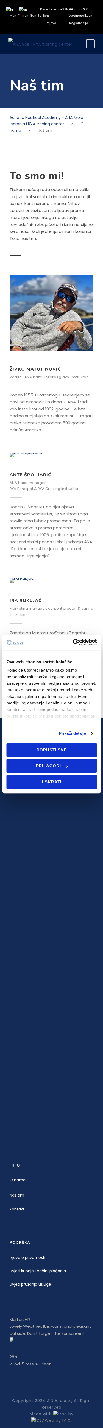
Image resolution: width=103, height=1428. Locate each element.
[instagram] (33, 23)
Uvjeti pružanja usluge (30, 1284)
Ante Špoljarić (30, 475)
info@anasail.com (79, 15)
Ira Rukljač (26, 601)
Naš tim (17, 1195)
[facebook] (16, 23)
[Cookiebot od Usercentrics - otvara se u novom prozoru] (73, 642)
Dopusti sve (52, 750)
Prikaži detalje (72, 733)
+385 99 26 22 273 (74, 9)
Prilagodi (48, 765)
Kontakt (17, 1209)
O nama (18, 1180)
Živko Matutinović (35, 369)
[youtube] (24, 23)
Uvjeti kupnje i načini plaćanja (38, 1271)
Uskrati (52, 782)
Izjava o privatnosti (27, 1257)
